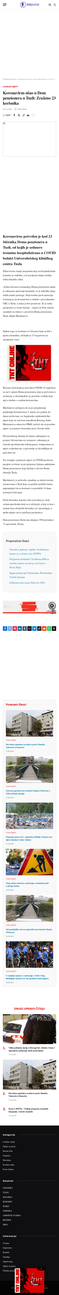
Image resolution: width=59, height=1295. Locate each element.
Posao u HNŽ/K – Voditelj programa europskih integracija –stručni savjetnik (28, 1110)
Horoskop (7, 1160)
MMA (5, 1224)
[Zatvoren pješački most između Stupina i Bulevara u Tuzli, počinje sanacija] (29, 769)
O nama (6, 1243)
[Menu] (5, 4)
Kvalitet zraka (8, 1164)
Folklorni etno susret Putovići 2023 (27, 582)
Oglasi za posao (9, 1146)
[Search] (50, 4)
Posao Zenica (8, 1169)
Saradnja (6, 1256)
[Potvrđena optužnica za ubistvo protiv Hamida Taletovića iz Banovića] (29, 723)
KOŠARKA (7, 1197)
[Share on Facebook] (14, 115)
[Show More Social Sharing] (33, 115)
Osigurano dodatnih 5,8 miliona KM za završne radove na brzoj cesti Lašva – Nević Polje (29, 563)
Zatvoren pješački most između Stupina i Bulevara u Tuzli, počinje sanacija (28, 792)
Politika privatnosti (10, 1270)
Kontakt (6, 1252)
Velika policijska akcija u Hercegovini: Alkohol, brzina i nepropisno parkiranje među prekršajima (32, 1049)
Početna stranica (9, 79)
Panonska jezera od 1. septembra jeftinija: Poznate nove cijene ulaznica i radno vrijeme (29, 838)
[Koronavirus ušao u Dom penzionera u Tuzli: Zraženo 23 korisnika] (29, 139)
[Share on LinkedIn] (28, 115)
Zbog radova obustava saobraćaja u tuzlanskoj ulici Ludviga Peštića (27, 884)
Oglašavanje (8, 1261)
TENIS (6, 1192)
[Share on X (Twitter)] (19, 115)
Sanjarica (6, 1155)
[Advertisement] (29, 43)
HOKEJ (6, 1206)
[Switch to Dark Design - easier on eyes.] (54, 4)
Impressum (7, 1247)
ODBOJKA (7, 1210)
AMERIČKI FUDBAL (12, 1215)
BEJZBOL (7, 1220)
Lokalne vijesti (10, 86)
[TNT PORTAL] (29, 4)
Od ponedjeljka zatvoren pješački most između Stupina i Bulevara (29, 931)
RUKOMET (7, 1201)
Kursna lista (7, 1151)
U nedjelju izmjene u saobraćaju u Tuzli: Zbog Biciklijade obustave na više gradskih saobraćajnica (27, 977)
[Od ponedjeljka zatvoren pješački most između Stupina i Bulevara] (29, 908)
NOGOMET (8, 1187)
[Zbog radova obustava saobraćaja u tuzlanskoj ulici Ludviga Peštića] (29, 862)
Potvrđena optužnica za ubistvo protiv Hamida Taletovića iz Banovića (25, 746)
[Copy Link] (23, 115)
